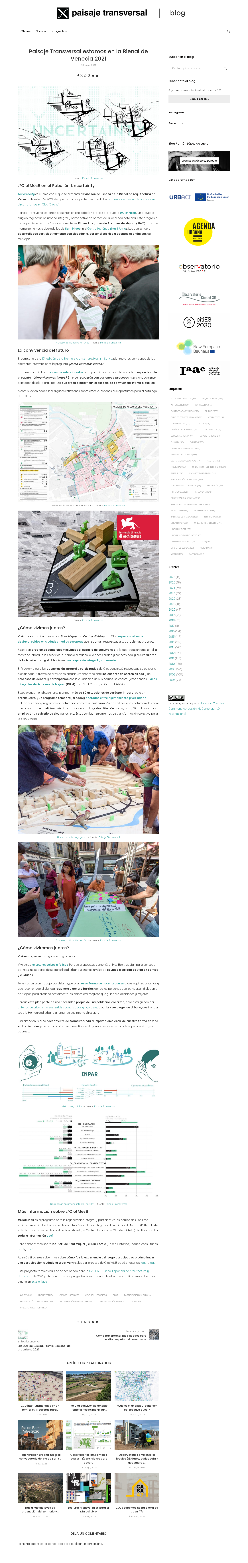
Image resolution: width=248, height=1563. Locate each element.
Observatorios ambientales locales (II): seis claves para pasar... (88, 1458)
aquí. (50, 1235)
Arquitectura (45, 1295)
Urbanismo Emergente (208, 523)
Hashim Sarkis (102, 358)
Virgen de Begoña (182, 548)
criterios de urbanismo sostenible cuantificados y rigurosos (57, 1007)
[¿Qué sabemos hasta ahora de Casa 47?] (137, 1487)
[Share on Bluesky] (93, 75)
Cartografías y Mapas (185, 411)
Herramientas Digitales (185, 448)
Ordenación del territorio (209, 467)
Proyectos (59, 31)
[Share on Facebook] (78, 75)
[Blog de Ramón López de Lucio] (199, 161)
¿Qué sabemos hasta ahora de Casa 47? (137, 1510)
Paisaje (177, 473)
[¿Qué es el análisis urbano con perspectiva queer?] (137, 1386)
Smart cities (179, 510)
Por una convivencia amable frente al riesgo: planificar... (88, 1408)
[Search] (228, 31)
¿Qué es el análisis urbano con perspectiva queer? (137, 1408)
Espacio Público (210, 436)
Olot (115, 1295)
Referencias (179, 492)
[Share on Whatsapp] (85, 75)
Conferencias (180, 423)
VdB (206, 541)
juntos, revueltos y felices (50, 964)
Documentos (212, 429)
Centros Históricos (96, 1295)
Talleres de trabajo (184, 516)
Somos (41, 31)
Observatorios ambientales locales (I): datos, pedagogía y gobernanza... (137, 1458)
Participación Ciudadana (137, 1295)
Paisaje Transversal (92, 178)
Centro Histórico (106, 228)
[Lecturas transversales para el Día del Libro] (88, 1487)
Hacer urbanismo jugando (72, 837)
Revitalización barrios (112, 1301)
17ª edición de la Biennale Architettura (67, 358)
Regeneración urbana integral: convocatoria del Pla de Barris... (40, 1457)
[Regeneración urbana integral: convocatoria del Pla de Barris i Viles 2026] (40, 1435)
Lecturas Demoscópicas (185, 460)
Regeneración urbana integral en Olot (72, 1203)
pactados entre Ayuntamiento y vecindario (116, 698)
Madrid (213, 460)
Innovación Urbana (184, 454)
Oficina (26, 31)
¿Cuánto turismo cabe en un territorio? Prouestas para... (40, 1408)
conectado (55, 1544)
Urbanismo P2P (181, 529)
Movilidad (178, 467)
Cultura (203, 423)
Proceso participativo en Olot (72, 342)
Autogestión (180, 405)
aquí (21, 1249)
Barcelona (203, 405)
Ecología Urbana (182, 436)
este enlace (39, 1281)
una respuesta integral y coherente (91, 660)
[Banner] (199, 269)
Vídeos (177, 554)
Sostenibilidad (204, 510)
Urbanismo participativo (33, 1307)
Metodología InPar (72, 1106)
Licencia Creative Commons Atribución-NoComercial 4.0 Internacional (196, 708)
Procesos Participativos (186, 485)
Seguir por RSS (199, 99)
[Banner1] (199, 197)
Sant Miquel (73, 228)
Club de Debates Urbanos (186, 417)
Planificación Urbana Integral (36, 1301)
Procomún (215, 485)
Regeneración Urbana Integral (76, 1301)
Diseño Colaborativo (184, 429)
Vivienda (206, 548)
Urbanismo (136, 1301)
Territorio (212, 516)
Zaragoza (196, 554)
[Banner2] (199, 232)
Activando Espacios (183, 398)
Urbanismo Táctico (183, 541)
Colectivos (216, 417)
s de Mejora (57, 684)
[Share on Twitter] (81, 75)
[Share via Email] (97, 75)
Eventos (197, 442)
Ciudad (211, 411)
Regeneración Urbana (185, 498)
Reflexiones (203, 492)
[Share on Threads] (89, 75)
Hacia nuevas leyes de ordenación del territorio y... (40, 1510)
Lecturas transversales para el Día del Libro (88, 1510)
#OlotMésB (128, 213)
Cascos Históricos (69, 1295)
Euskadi (177, 442)
